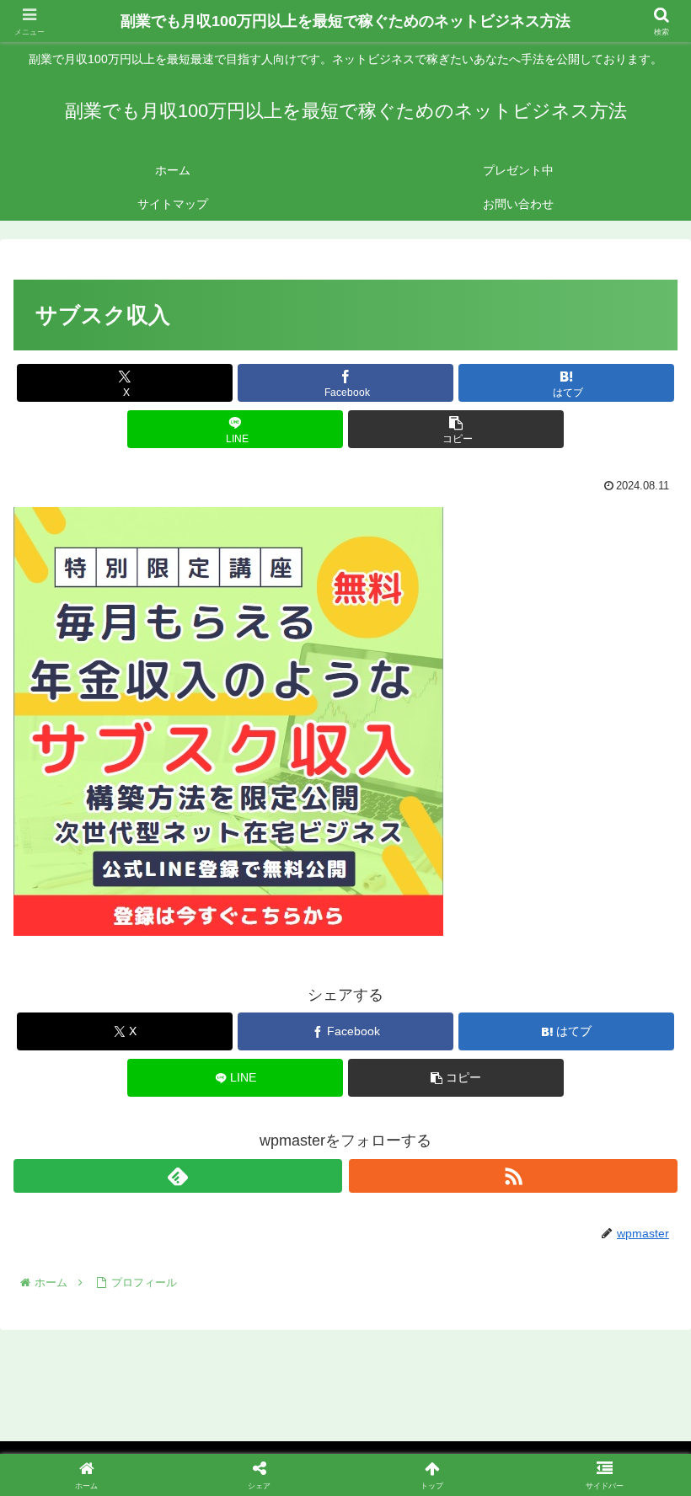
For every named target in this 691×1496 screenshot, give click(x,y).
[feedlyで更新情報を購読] (177, 1176)
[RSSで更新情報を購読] (513, 1176)
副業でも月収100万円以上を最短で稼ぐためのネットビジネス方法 (345, 21)
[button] (456, 429)
